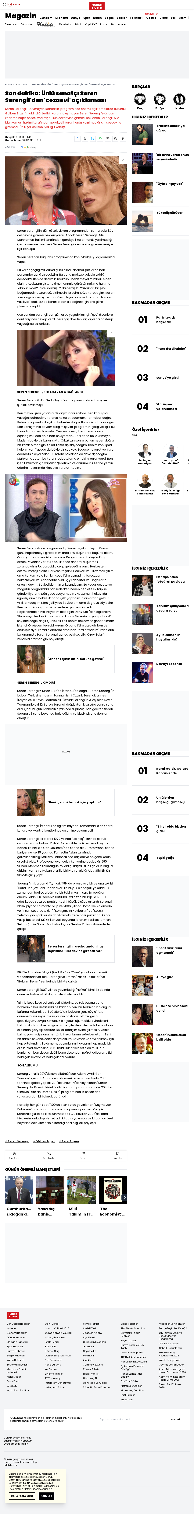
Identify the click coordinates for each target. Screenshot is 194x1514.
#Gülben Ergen (44, 1141)
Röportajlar (65, 24)
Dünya (75, 18)
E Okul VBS (51, 1346)
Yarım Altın (89, 1355)
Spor (86, 18)
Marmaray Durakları (132, 1390)
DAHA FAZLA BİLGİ (22, 1496)
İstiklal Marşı (52, 1342)
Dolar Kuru (13, 1381)
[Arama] (4, 4)
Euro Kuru (12, 1385)
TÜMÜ (135, 435)
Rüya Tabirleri (129, 1340)
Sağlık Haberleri (16, 1355)
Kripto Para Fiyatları (18, 1390)
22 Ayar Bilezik (91, 1369)
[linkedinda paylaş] (93, 139)
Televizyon (11, 24)
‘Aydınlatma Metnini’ (21, 1489)
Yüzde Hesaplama (169, 1360)
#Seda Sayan (69, 1141)
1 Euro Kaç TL (90, 1378)
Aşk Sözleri (89, 1337)
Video (164, 18)
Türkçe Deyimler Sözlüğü (173, 1328)
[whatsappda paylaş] (100, 139)
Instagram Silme (54, 1387)
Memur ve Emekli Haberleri (16, 1371)
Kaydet (175, 1419)
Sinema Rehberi (54, 1373)
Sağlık (109, 18)
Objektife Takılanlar (96, 24)
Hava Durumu (53, 1364)
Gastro (151, 18)
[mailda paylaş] (108, 139)
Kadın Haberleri (15, 1360)
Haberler (10, 84)
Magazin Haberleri (17, 1342)
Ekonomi (61, 18)
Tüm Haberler (118, 24)
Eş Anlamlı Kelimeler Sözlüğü (132, 1368)
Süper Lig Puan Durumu (96, 1387)
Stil (173, 18)
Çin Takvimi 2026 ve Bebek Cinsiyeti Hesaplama (170, 1336)
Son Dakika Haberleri (18, 1323)
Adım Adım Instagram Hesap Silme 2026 (172, 1378)
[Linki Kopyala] (123, 139)
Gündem (46, 18)
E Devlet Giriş (52, 1351)
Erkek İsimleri (128, 1395)
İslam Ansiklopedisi (132, 1352)
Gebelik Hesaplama (170, 1348)
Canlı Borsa (52, 1323)
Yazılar (122, 18)
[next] (124, 1197)
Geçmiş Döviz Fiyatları (171, 1364)
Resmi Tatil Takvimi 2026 (170, 1386)
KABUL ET (46, 1496)
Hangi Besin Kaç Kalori (134, 1361)
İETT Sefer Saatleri (169, 1343)
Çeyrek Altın (89, 1351)
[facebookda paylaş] (77, 139)
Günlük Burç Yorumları (58, 1355)
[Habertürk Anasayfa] (97, 5)
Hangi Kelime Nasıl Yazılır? (131, 1375)
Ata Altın (87, 1360)
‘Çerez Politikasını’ (46, 1486)
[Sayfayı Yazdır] (115, 139)
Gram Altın (89, 1346)
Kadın (97, 18)
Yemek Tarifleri (91, 1323)
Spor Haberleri (15, 1346)
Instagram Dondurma (58, 1382)
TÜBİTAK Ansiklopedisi (133, 1357)
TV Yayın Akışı (52, 1378)
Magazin (21, 16)
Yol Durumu (51, 1369)
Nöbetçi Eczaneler (55, 1337)
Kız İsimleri (127, 1399)
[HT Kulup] (46, 24)
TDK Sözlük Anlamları (133, 1328)
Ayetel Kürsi (89, 1328)
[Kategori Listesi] (189, 4)
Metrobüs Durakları (131, 1385)
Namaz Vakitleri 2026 (57, 1328)
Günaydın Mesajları (94, 1342)
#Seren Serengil (17, 1141)
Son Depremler (53, 1360)
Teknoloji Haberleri (17, 1364)
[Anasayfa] (13, 1315)
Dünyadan (27, 24)
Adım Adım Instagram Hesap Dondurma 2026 (172, 1371)
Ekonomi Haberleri (17, 1332)
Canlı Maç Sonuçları (95, 1382)
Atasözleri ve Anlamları (172, 1323)
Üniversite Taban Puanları (130, 1334)
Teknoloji (136, 18)
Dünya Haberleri (16, 1351)
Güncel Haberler (16, 1337)
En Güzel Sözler (129, 1381)
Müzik (78, 24)
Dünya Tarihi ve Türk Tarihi (132, 1346)
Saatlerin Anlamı (92, 1332)
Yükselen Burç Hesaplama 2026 (169, 1354)
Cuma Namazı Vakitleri (58, 1332)
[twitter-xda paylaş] (85, 139)
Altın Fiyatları (14, 1376)
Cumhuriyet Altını (93, 1364)
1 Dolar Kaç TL (90, 1373)
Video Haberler (129, 1323)
